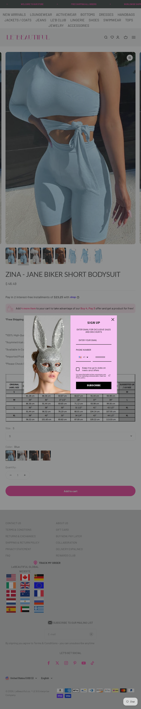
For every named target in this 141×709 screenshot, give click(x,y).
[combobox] (83, 357)
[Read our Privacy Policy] (109, 375)
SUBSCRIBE (94, 385)
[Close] (113, 319)
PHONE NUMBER (83, 349)
